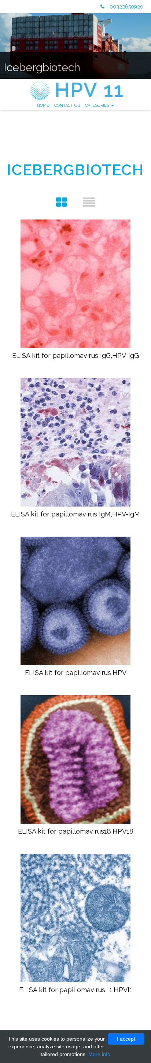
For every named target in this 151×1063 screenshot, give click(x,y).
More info (99, 1054)
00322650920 (125, 7)
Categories (97, 105)
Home (43, 105)
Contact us (67, 105)
